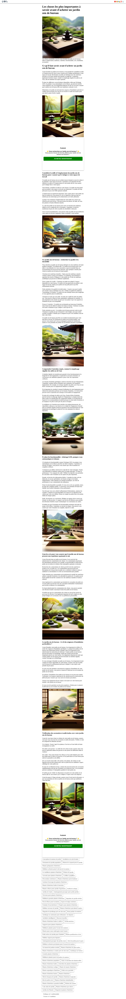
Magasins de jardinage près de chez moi (53, 911)
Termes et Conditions (49, 996)
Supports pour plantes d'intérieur (52, 924)
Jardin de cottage (72, 888)
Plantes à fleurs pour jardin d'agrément (53, 888)
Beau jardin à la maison (74, 911)
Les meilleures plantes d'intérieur (52, 872)
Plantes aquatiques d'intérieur (51, 970)
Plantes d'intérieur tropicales (67, 977)
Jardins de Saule (47, 892)
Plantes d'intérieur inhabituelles (64, 980)
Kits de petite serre (47, 980)
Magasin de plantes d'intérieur (64, 990)
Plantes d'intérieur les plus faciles (70, 947)
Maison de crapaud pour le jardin (72, 862)
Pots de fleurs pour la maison (50, 901)
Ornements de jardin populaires (51, 862)
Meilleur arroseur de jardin (50, 908)
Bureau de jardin (62, 918)
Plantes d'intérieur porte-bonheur (67, 879)
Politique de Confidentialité (51, 994)
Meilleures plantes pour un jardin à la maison (55, 957)
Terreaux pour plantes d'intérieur (52, 895)
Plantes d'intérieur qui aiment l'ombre (71, 908)
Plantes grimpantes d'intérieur (51, 865)
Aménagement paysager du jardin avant (54, 941)
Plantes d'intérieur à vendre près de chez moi (55, 950)
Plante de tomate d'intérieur (68, 967)
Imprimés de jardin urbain (74, 898)
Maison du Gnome (70, 983)
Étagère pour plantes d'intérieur (68, 905)
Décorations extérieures (49, 879)
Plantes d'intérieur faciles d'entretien (53, 885)
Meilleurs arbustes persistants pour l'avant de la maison (58, 944)
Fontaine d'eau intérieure (49, 905)
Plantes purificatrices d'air (73, 934)
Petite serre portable (67, 970)
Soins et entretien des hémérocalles (71, 960)
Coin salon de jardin (48, 986)
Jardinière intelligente (48, 918)
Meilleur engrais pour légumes (51, 937)
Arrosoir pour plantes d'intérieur (52, 875)
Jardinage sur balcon (76, 950)
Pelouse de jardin (68, 872)
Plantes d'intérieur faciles (49, 964)
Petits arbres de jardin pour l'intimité (53, 934)
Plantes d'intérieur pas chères (64, 986)
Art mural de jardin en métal (50, 947)
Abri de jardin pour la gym (75, 941)
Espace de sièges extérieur (68, 901)
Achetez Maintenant (63, 159)
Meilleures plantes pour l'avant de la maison (55, 928)
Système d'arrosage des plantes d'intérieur (54, 882)
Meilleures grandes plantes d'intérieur (53, 898)
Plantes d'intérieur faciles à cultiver (52, 921)
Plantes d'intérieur (64, 973)
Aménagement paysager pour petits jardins (66, 892)
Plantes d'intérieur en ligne (50, 967)
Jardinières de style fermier (70, 859)
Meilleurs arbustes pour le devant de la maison (55, 869)
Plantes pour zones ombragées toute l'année (55, 931)
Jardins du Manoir (47, 990)
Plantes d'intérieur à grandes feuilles (52, 983)
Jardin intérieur (69, 921)
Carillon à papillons (69, 875)
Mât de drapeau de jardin (49, 977)
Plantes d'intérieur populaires (51, 960)
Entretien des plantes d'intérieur (68, 964)
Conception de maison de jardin (51, 859)
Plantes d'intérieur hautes (49, 973)
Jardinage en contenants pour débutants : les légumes (57, 914)
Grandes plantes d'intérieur (50, 954)
